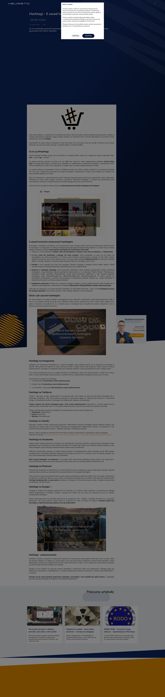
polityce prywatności (83, 26)
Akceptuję (88, 36)
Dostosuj (75, 36)
